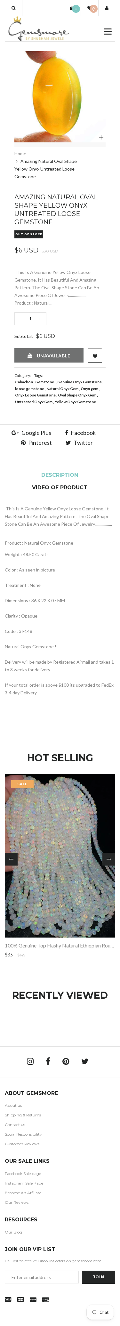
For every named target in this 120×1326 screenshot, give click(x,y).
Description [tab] (59, 475)
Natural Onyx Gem (62, 388)
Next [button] (108, 859)
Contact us (15, 1124)
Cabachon (24, 381)
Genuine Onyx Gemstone (79, 381)
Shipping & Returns (23, 1115)
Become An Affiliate (23, 1192)
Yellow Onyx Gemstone (75, 401)
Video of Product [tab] (59, 487)
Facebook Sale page (23, 1173)
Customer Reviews (22, 1143)
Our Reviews (16, 1202)
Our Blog (13, 1232)
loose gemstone (29, 388)
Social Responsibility (23, 1134)
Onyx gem (89, 388)
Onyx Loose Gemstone (35, 395)
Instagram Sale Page (24, 1183)
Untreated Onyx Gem (33, 401)
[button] (13, 8)
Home (20, 153)
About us (13, 1105)
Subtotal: (23, 336)
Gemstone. (45, 381)
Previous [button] (11, 859)
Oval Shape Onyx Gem (77, 395)
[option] (60, 96)
